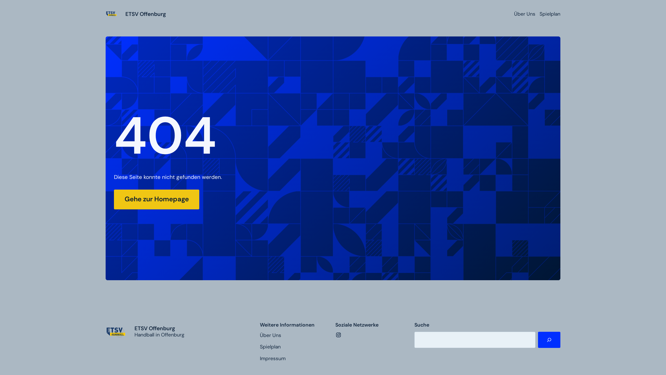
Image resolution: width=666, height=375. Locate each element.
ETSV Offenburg (145, 13)
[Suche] (549, 340)
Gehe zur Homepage (157, 199)
